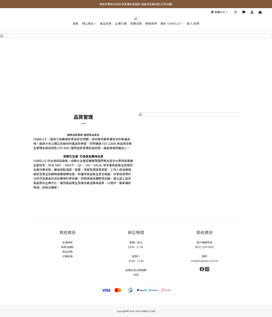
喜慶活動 (136, 24)
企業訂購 (121, 24)
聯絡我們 (151, 24)
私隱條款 (67, 242)
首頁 (75, 24)
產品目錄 (105, 24)
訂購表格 (67, 256)
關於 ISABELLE (170, 24)
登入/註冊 (193, 24)
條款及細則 (67, 247)
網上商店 (88, 24)
